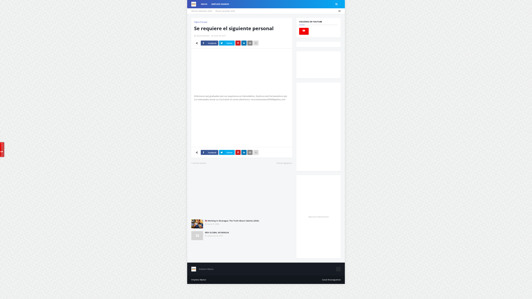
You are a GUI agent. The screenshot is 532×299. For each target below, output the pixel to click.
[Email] (250, 43)
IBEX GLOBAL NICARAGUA (217, 232)
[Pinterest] (238, 43)
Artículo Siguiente (283, 163)
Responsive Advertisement (318, 217)
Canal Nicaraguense (331, 279)
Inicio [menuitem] (204, 4)
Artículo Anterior (199, 163)
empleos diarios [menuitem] (220, 4)
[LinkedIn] (244, 43)
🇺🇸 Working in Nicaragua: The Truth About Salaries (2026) (232, 220)
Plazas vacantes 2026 (225, 11)
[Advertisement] (217, 71)
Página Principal (200, 22)
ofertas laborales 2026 (201, 11)
